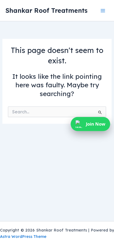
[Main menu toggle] (103, 10)
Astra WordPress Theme (23, 236)
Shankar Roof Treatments (46, 10)
